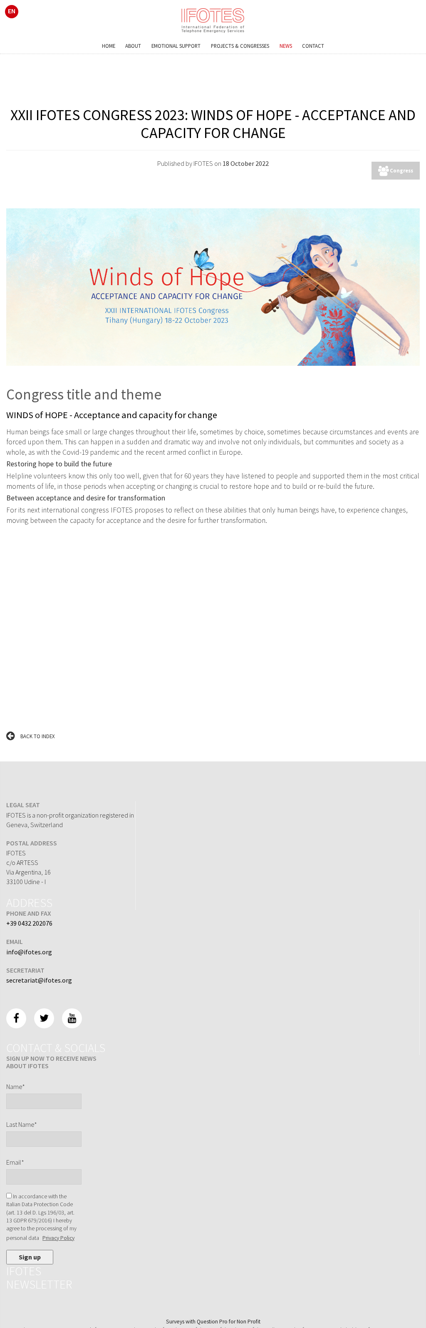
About (133, 45)
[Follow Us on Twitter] (44, 1018)
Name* (15, 1086)
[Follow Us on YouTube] (72, 1018)
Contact (313, 45)
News (286, 45)
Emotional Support (176, 45)
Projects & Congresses (240, 45)
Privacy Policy (58, 1238)
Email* (15, 1162)
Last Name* (21, 1124)
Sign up (30, 1257)
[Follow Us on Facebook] (16, 1018)
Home (108, 45)
